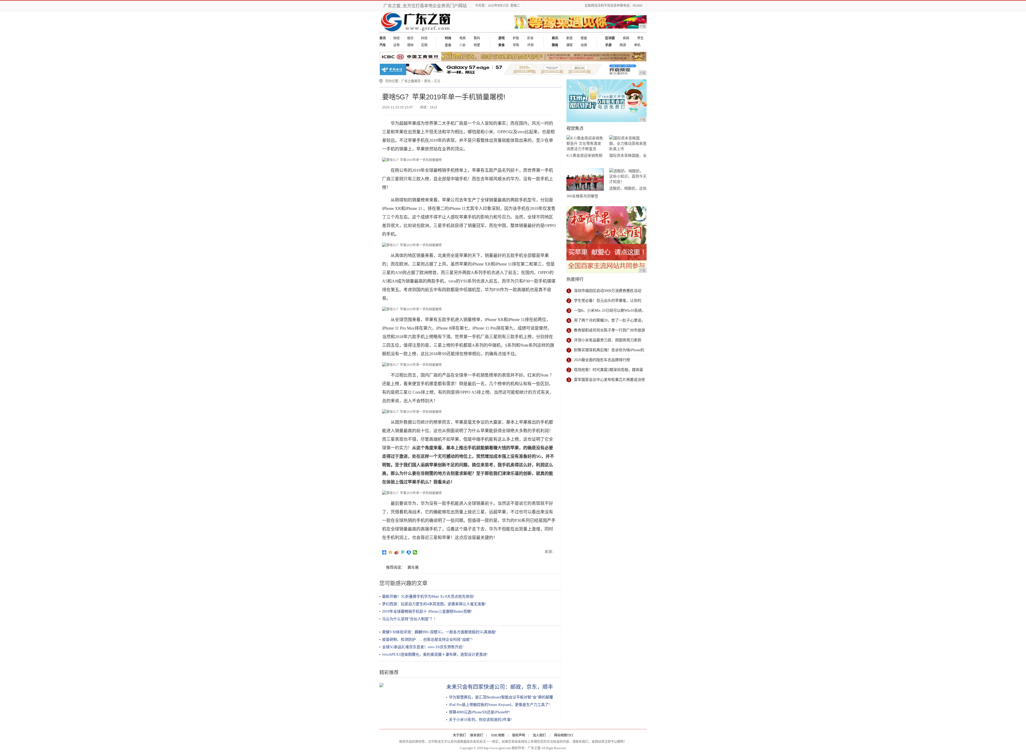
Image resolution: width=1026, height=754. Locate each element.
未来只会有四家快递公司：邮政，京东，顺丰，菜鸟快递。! (516, 687)
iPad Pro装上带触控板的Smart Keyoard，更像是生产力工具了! (499, 705)
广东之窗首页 (411, 81)
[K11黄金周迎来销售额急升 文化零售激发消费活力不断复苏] (585, 143)
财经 (396, 38)
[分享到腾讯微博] (403, 552)
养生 (640, 38)
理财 (410, 45)
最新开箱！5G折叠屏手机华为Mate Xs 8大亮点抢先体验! (428, 597)
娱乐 (410, 38)
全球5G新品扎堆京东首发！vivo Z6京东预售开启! (423, 647)
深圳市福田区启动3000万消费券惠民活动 (607, 291)
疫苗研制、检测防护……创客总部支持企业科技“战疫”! (427, 640)
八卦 (462, 45)
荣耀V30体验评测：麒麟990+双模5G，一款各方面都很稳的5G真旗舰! (439, 632)
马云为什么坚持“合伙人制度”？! (408, 619)
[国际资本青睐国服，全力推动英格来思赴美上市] (628, 143)
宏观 (424, 45)
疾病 (626, 38)
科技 (424, 38)
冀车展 (413, 567)
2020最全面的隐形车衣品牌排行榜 (602, 360)
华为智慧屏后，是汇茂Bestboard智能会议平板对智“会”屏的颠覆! (501, 697)
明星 (477, 45)
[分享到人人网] (409, 552)
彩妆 (530, 38)
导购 (516, 45)
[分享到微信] (415, 552)
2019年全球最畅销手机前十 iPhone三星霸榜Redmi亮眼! (427, 612)
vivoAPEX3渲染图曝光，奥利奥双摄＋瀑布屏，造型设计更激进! (435, 655)
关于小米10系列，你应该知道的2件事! (480, 720)
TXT (570, 735)
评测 (530, 45)
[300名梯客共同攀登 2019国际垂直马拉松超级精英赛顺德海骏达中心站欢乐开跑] (585, 180)
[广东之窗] (416, 31)
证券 (396, 45)
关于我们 (459, 735)
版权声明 (518, 735)
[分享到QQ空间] (390, 552)
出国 (584, 45)
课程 (569, 45)
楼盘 (584, 38)
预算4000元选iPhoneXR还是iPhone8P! (479, 712)
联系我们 (476, 735)
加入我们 (539, 735)
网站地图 (560, 735)
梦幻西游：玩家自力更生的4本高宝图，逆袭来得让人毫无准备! (434, 604)
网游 (623, 45)
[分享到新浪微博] (396, 552)
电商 (462, 38)
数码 (477, 38)
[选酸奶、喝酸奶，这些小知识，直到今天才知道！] (628, 176)
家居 (569, 38)
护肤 (516, 38)
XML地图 (497, 735)
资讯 (427, 81)
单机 (637, 45)
